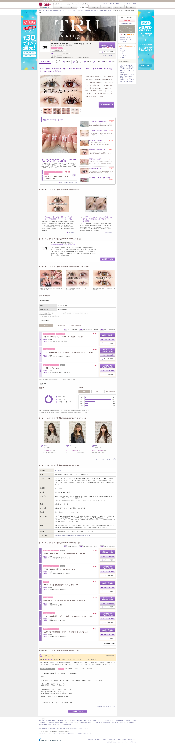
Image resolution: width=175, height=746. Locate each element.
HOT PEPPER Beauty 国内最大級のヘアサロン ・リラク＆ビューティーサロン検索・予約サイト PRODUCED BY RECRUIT (45, 5)
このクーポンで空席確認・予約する (107, 334)
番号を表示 (58, 470)
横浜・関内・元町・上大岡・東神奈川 (47, 720)
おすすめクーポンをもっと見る (68, 182)
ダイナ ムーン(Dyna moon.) (90, 733)
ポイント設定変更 (124, 41)
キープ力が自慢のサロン (85, 722)
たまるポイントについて (126, 37)
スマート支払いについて (126, 65)
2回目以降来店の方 (77, 325)
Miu (96, 445)
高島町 (94, 720)
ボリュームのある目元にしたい (119, 722)
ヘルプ (134, 3)
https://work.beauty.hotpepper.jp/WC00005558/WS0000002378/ (72, 535)
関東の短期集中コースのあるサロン (47, 728)
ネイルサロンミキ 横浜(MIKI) (66, 733)
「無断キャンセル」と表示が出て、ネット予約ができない (127, 80)
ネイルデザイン (123, 57)
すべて (46, 325)
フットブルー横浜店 (55, 733)
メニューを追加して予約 (108, 339)
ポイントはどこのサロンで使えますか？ (127, 71)
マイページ (127, 3)
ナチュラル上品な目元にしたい (56, 722)
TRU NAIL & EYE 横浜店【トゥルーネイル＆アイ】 (72, 44)
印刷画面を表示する (109, 643)
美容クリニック (130, 7)
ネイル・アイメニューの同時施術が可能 (62, 724)
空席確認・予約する (107, 46)
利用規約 (114, 742)
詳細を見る (71, 232)
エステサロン (118, 7)
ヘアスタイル (71, 7)
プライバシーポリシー (123, 742)
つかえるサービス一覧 (125, 39)
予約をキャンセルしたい (126, 78)
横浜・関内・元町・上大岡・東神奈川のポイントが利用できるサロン (73, 728)
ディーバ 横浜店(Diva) (78, 733)
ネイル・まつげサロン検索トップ (113, 3)
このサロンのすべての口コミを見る (106, 706)
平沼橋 (89, 720)
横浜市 (73, 720)
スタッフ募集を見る (108, 55)
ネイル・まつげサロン (82, 7)
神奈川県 (67, 720)
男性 (97, 391)
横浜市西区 (79, 720)
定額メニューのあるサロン (71, 722)
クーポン (122, 53)
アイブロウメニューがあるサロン (123, 720)
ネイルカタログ (95, 7)
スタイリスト (123, 51)
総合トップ (41, 10)
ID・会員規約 (108, 742)
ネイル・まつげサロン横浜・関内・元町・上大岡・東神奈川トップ (96, 10)
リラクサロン (106, 7)
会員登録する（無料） (127, 23)
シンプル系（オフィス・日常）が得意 (101, 722)
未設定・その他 (110, 391)
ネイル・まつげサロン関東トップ (71, 10)
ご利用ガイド (133, 742)
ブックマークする (108, 51)
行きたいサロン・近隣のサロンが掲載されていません (127, 68)
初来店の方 (61, 325)
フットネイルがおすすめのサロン (106, 720)
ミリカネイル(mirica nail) (44, 733)
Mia (70, 445)
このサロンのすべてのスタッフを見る (106, 459)
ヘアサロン (59, 7)
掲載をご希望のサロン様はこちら (127, 739)
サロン (121, 48)
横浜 (85, 720)
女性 (84, 391)
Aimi (45, 445)
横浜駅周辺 (60, 720)
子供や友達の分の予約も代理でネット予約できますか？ (127, 75)
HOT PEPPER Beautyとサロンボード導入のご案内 (102, 739)
